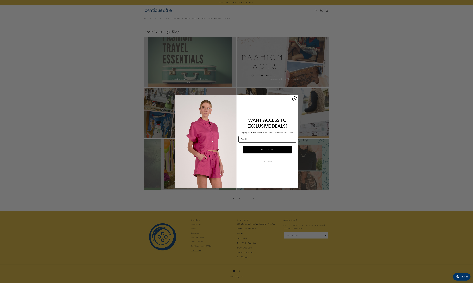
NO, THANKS (267, 161)
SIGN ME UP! (267, 149)
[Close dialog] (294, 99)
